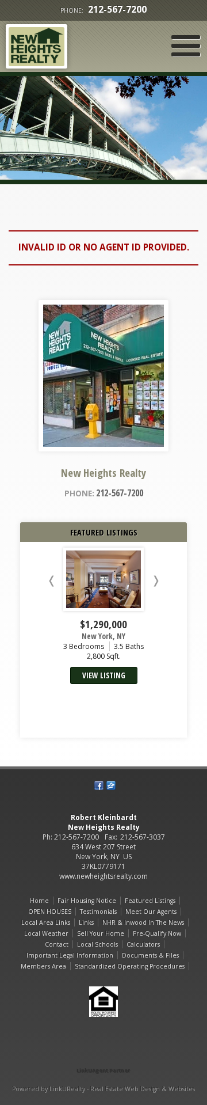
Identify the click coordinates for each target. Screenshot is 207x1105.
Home (39, 901)
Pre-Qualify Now (157, 933)
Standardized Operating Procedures (130, 966)
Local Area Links (45, 922)
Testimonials (98, 911)
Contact (56, 944)
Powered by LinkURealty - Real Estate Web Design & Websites (103, 1089)
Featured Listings (150, 901)
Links (86, 922)
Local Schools (97, 944)
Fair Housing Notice (86, 901)
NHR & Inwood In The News (143, 922)
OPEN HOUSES (49, 911)
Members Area (43, 966)
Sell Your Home (100, 933)
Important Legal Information (69, 955)
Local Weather (46, 933)
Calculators (143, 944)
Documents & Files (150, 955)
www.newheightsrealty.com (103, 876)
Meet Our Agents (151, 911)
